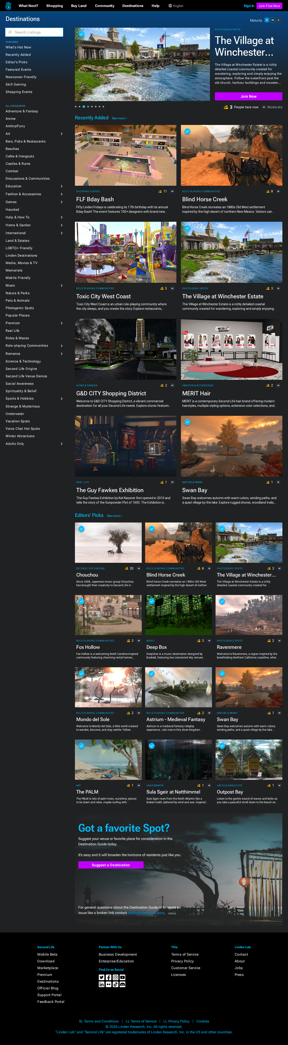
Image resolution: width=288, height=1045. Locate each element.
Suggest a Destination (111, 865)
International (16, 233)
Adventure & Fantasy (22, 111)
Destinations (48, 981)
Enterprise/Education (116, 961)
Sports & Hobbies (20, 398)
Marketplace (47, 968)
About (240, 961)
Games (11, 202)
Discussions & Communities (28, 178)
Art (8, 134)
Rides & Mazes (17, 338)
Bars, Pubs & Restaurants (25, 141)
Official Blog (47, 988)
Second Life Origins (21, 369)
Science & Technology (23, 361)
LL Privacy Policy (176, 1021)
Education (14, 186)
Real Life (13, 331)
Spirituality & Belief (21, 391)
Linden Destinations (21, 255)
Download (45, 961)
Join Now (248, 96)
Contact (241, 954)
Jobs (239, 968)
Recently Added (18, 55)
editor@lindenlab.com (146, 913)
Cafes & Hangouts (20, 156)
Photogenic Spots (20, 308)
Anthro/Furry (15, 126)
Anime (11, 119)
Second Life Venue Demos (26, 376)
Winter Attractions (20, 436)
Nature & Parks (17, 293)
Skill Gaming (16, 84)
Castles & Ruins (18, 164)
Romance (13, 354)
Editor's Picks (16, 62)
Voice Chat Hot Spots (23, 429)
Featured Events (18, 70)
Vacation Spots (18, 421)
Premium (13, 323)
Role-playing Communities (27, 346)
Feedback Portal (51, 1002)
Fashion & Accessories (23, 194)
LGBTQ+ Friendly (19, 248)
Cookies (202, 1021)
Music (10, 285)
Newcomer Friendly (21, 77)
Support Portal (49, 995)
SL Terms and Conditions (99, 1021)
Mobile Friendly (18, 278)
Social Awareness (20, 384)
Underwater (15, 414)
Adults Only (15, 444)
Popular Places (17, 315)
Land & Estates (17, 241)
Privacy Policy (182, 961)
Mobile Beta (47, 954)
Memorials (14, 270)
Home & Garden (18, 225)
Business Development (118, 954)
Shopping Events (19, 92)
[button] (28, 5)
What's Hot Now (18, 47)
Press (239, 975)
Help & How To (17, 217)
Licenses (178, 975)
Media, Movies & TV (21, 263)
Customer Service (185, 968)
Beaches (12, 149)
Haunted (12, 210)
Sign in (249, 6)
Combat (12, 171)
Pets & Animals (17, 301)
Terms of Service (185, 954)
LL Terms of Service (141, 1021)
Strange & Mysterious (23, 406)
